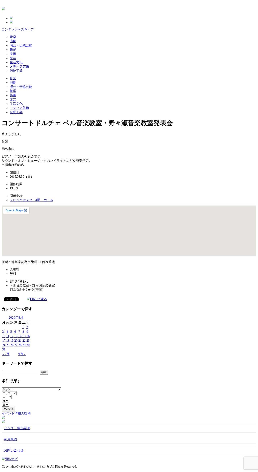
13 (16, 336)
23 (28, 340)
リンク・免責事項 (17, 428)
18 (7, 340)
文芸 (13, 58)
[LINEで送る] (37, 299)
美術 (13, 54)
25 (7, 345)
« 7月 (5, 354)
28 (20, 345)
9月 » (22, 354)
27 (16, 345)
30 (28, 345)
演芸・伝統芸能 (21, 45)
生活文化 (16, 62)
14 (20, 336)
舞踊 (13, 49)
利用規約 (10, 439)
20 (16, 340)
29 (24, 345)
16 (28, 336)
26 (12, 345)
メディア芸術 (19, 66)
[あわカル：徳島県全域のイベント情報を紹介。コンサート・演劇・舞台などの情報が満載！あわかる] (3, 8)
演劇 (13, 41)
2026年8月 (16, 317)
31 (3, 349)
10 (3, 336)
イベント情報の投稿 (16, 413)
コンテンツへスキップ (18, 29)
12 (12, 336)
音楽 (13, 37)
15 (24, 336)
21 (20, 340)
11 (7, 336)
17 (3, 340)
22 (24, 340)
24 (3, 345)
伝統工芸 (16, 70)
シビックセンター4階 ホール (31, 200)
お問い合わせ (13, 450)
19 (12, 340)
